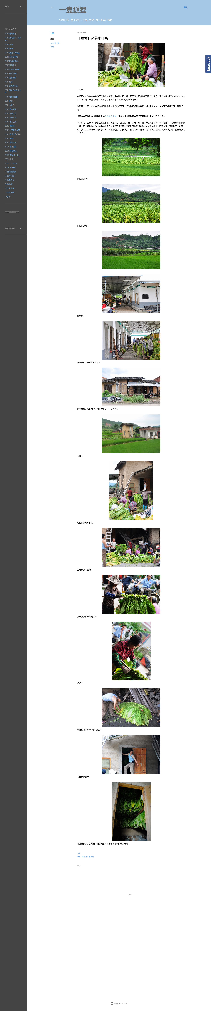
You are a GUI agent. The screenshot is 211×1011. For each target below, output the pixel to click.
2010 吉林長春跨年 (12, 134)
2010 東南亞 (10, 126)
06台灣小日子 (10, 176)
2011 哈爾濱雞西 (11, 97)
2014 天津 (9, 48)
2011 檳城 (8, 82)
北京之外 (76, 20)
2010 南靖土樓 (10, 122)
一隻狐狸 (73, 10)
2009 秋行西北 (11, 147)
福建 (52, 47)
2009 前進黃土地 (11, 155)
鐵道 (109, 20)
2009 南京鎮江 (11, 151)
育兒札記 (101, 20)
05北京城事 (9, 180)
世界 (91, 20)
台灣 (84, 20)
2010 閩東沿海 (10, 118)
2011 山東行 (9, 105)
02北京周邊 (9, 192)
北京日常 (64, 20)
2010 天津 (9, 138)
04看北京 (8, 184)
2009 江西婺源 (11, 163)
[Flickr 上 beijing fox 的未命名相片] (131, 86)
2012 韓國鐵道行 (11, 61)
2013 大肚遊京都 (11, 57)
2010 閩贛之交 (10, 113)
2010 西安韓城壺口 (12, 130)
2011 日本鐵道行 (11, 73)
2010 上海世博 (10, 142)
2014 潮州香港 (10, 34)
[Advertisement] (131, 947)
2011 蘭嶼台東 (10, 78)
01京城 (7, 197)
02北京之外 (55, 43)
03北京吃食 (9, 188)
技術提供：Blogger (120, 1003)
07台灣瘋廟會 (10, 172)
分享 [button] (52, 33)
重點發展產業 (110, 116)
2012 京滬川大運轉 (12, 69)
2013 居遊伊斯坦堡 (12, 53)
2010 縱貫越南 (10, 109)
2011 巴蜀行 (9, 101)
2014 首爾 (9, 44)
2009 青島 (9, 159)
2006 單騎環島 (11, 167)
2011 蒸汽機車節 (11, 86)
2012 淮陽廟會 (10, 65)
